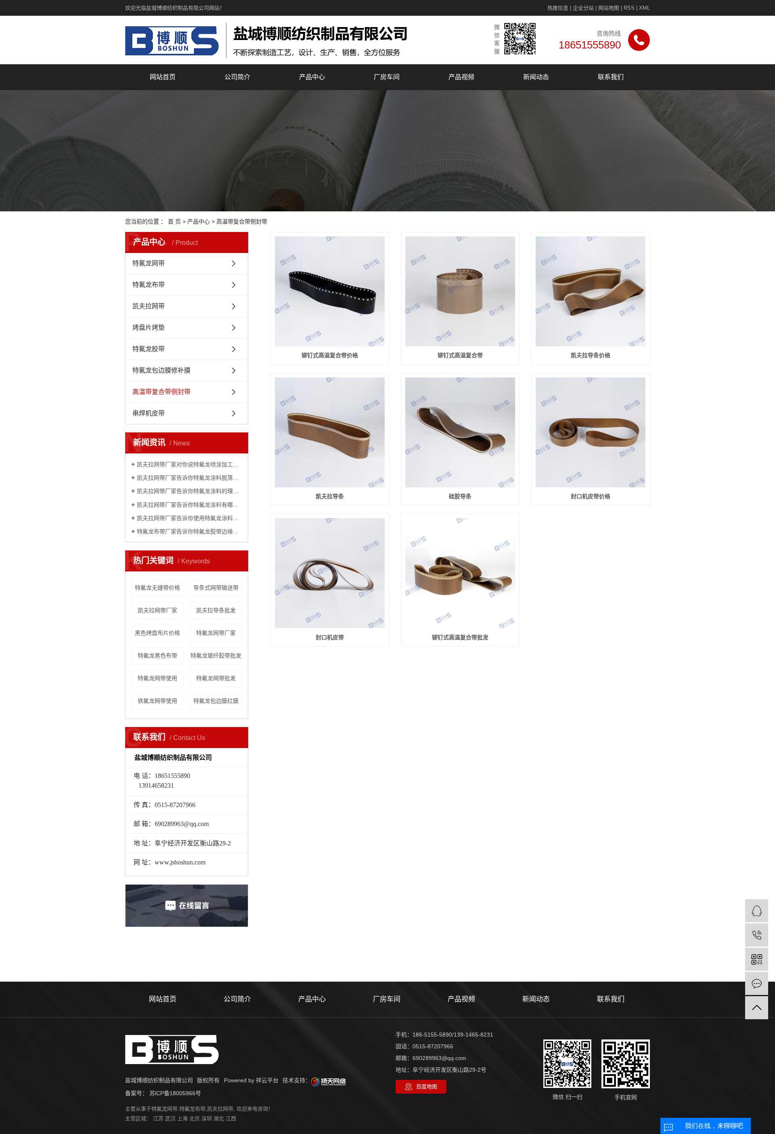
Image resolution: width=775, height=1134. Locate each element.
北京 (194, 1118)
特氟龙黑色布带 (157, 655)
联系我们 (611, 77)
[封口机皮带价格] (590, 432)
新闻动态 (536, 77)
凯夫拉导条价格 (590, 355)
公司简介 (237, 77)
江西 (231, 1118)
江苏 (158, 1118)
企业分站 (583, 8)
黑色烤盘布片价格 (157, 633)
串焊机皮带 (148, 413)
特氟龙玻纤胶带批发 (216, 655)
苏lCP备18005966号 (175, 1093)
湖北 (219, 1118)
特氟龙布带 (148, 284)
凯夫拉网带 (148, 306)
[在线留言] (756, 983)
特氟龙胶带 (148, 349)
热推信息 (557, 8)
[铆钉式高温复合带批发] (460, 573)
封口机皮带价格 (590, 496)
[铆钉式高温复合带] (460, 291)
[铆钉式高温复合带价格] (330, 291)
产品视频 (461, 77)
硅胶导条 (460, 496)
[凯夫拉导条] (330, 432)
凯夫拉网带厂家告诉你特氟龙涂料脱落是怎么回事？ (189, 477)
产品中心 (312, 77)
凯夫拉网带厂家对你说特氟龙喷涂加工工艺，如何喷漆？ (189, 464)
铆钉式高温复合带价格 (330, 355)
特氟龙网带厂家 (216, 633)
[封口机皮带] (330, 573)
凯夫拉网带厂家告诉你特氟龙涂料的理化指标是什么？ (189, 491)
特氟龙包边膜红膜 (216, 701)
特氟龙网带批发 (216, 678)
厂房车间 (387, 77)
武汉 (170, 1118)
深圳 (206, 1118)
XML (644, 8)
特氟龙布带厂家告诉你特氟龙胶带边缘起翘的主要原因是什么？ (189, 531)
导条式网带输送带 (216, 587)
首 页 (174, 221)
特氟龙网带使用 (157, 678)
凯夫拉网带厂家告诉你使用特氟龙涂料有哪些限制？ (189, 518)
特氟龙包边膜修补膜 (161, 370)
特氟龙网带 (148, 263)
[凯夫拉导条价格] (590, 291)
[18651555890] (756, 934)
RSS (629, 8)
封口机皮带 (330, 637)
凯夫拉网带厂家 (157, 610)
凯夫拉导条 (330, 496)
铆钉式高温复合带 (460, 355)
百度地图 (426, 1086)
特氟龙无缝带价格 (157, 587)
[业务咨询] (756, 910)
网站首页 (163, 77)
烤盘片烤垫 (148, 327)
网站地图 (608, 8)
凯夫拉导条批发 (216, 610)
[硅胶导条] (460, 432)
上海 (182, 1118)
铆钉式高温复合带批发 (460, 637)
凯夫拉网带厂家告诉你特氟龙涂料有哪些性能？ (189, 505)
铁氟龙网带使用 (157, 701)
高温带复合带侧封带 (241, 221)
